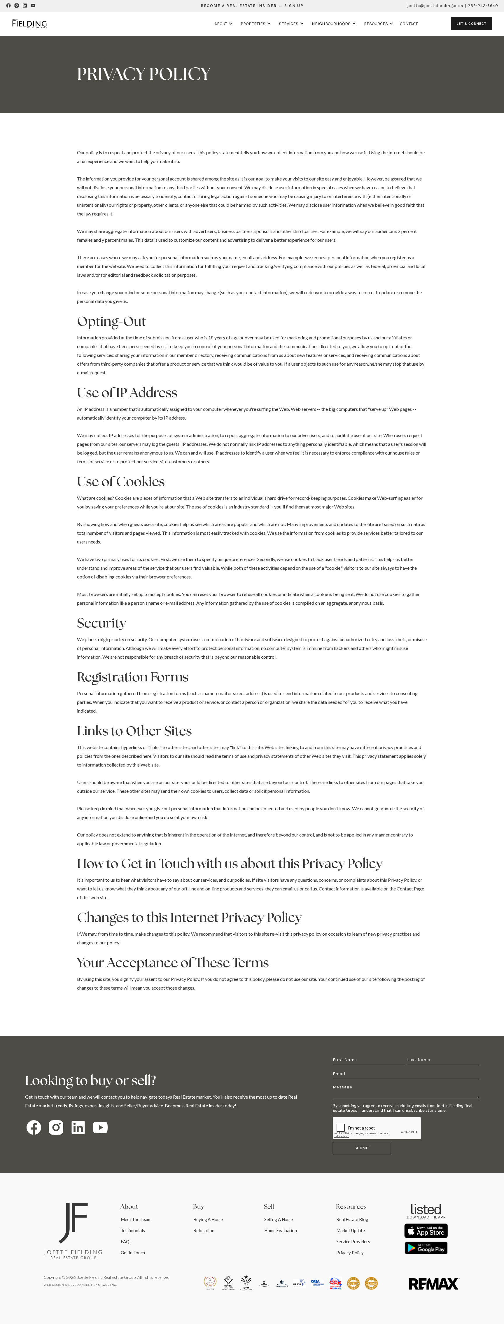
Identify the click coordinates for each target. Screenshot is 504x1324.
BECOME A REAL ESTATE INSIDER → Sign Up (252, 5)
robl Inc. (107, 1284)
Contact (409, 23)
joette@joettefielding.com (435, 5)
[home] (29, 23)
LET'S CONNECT (472, 24)
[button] (222, 23)
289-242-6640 (483, 5)
